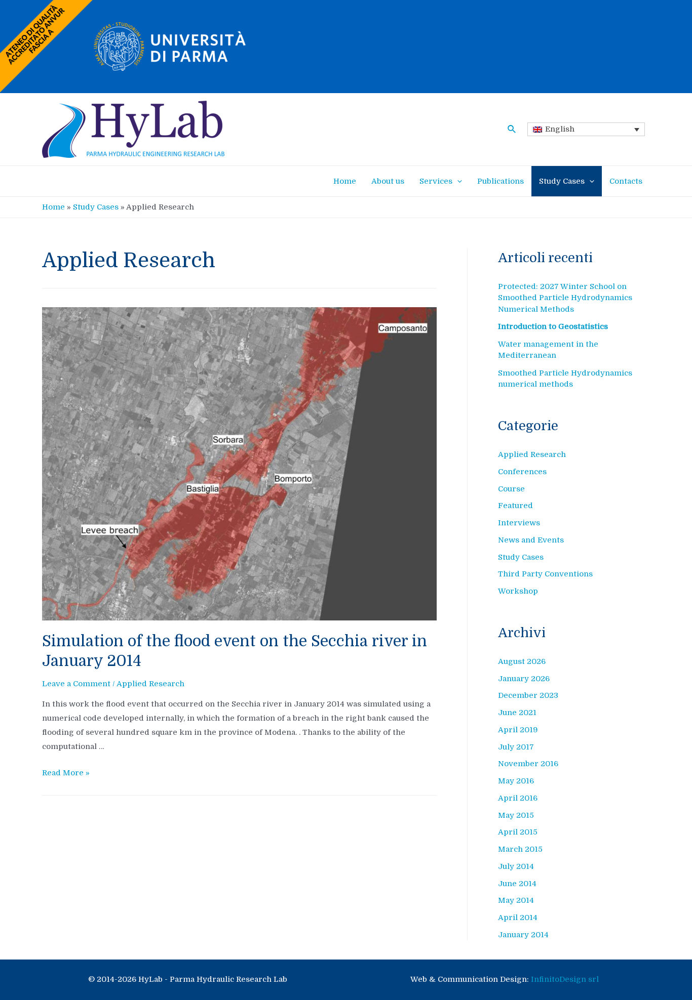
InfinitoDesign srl (565, 979)
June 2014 (517, 883)
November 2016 (528, 763)
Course (511, 488)
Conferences (522, 471)
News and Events (531, 540)
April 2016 (517, 798)
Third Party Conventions (545, 573)
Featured (515, 505)
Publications (500, 181)
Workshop (518, 591)
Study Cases (562, 181)
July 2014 (516, 866)
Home (344, 181)
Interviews (519, 522)
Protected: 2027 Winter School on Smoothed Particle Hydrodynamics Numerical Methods (565, 298)
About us (387, 181)
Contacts (625, 181)
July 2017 (516, 747)
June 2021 (517, 712)
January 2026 (524, 678)
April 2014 (517, 917)
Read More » (66, 772)
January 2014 (523, 934)
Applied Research (150, 683)
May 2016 (516, 780)
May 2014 (516, 900)
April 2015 (517, 832)
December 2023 (528, 695)
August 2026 (522, 661)
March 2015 (520, 849)
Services (435, 181)
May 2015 (516, 815)
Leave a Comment (76, 683)
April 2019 (518, 729)
